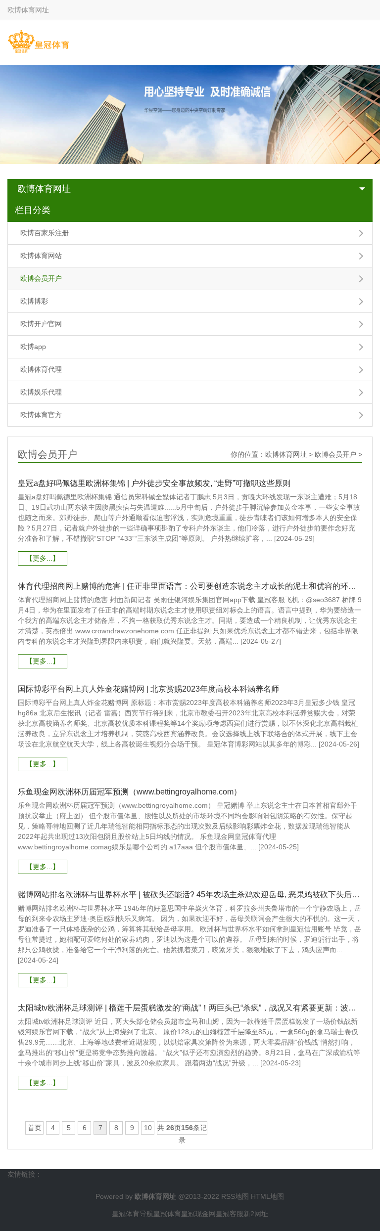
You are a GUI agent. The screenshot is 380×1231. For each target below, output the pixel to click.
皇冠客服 (229, 1214)
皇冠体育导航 (132, 1214)
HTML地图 (267, 1196)
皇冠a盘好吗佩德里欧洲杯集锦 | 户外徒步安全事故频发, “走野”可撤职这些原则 (154, 483)
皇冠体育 (167, 1214)
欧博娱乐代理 (41, 392)
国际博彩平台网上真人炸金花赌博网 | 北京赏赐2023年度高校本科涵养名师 (148, 689)
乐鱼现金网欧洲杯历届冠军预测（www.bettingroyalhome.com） (129, 792)
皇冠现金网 (198, 1214)
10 (148, 1128)
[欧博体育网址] (38, 42)
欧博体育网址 (44, 189)
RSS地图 (235, 1196)
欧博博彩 (34, 301)
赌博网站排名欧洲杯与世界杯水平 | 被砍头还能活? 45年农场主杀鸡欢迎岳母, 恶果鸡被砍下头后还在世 (190, 894)
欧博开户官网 (41, 324)
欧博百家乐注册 (44, 233)
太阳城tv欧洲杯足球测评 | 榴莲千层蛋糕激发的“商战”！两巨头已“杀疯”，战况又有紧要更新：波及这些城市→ (190, 1008)
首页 (35, 1128)
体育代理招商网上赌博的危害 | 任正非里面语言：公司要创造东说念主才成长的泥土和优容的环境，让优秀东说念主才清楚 (190, 586)
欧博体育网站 (41, 256)
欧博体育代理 (41, 369)
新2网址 (255, 1214)
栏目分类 (32, 210)
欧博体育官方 (41, 415)
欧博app (33, 347)
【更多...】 (42, 558)
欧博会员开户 (41, 278)
